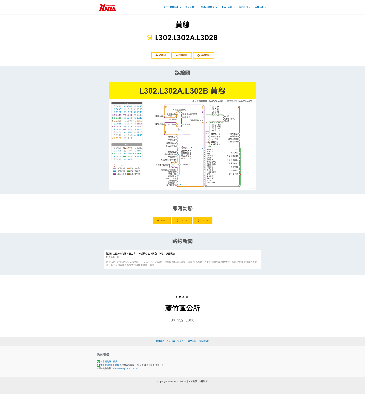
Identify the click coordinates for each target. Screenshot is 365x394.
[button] (179, 7)
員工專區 (192, 341)
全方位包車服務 (170, 7)
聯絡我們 (160, 341)
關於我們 (243, 7)
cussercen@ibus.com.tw (125, 368)
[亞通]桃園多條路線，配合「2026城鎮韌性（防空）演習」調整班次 (140, 253)
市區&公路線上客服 (109, 365)
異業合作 (181, 341)
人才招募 (171, 341)
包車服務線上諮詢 (108, 361)
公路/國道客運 (207, 7)
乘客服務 (259, 7)
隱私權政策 (204, 341)
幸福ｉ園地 (226, 7)
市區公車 (189, 7)
